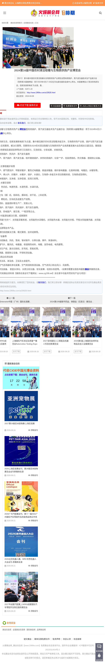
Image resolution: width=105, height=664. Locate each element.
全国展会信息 (28, 23)
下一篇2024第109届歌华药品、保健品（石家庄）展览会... (72, 300)
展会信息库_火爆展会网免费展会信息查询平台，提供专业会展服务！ (33, 3)
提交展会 (27, 639)
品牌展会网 (41, 630)
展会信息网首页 (16, 23)
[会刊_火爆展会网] (52, 13)
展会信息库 (6, 630)
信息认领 (67, 639)
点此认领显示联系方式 (91, 106)
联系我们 (21, 123)
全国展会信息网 (19, 630)
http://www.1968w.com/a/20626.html (41, 93)
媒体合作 (99, 3)
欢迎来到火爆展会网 (83, 3)
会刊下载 (16, 352)
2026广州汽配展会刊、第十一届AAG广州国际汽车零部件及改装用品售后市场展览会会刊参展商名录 (21, 517)
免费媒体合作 (71, 106)
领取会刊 (34, 430)
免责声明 (56, 639)
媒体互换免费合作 (42, 639)
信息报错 (56, 106)
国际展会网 (31, 630)
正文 (36, 23)
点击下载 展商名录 (28, 105)
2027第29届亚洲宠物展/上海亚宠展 (20, 423)
